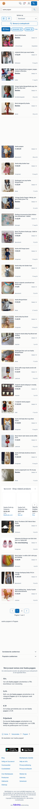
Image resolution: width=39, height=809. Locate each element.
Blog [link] (3, 758)
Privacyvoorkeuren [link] (26, 769)
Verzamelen (15, 29)
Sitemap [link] (4, 785)
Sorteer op (20, 15)
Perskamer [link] (5, 777)
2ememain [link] (23, 781)
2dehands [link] (5, 781)
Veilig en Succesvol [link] (8, 761)
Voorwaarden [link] (6, 765)
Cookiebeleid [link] (6, 769)
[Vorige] (12, 611)
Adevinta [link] (22, 777)
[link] (4, 3)
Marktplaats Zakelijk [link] (26, 758)
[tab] (4, 19)
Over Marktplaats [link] (7, 774)
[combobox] (17, 9)
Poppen (28, 29)
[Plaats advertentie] (34, 3)
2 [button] (21, 611)
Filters (7, 29)
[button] (24, 3)
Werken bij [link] (23, 774)
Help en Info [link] (24, 761)
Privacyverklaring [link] (25, 765)
